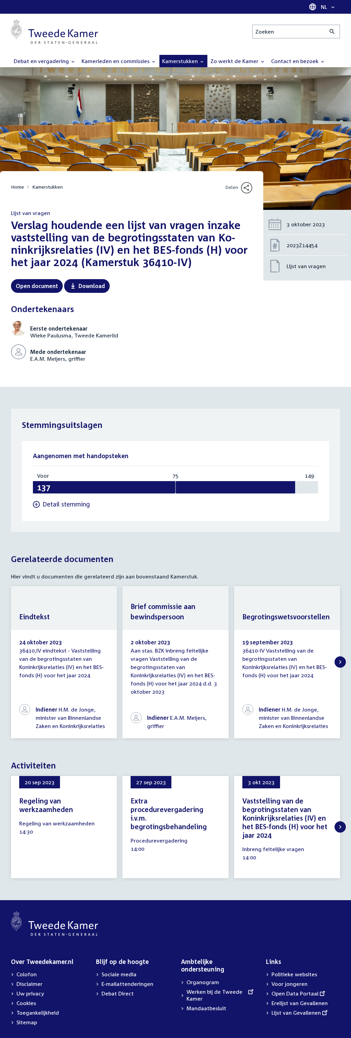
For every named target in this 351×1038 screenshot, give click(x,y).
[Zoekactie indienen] (332, 31)
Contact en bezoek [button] (295, 61)
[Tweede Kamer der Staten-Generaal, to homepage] (54, 31)
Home (17, 187)
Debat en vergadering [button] (42, 61)
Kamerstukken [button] (180, 61)
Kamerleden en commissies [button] (116, 61)
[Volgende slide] (340, 662)
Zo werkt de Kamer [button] (235, 61)
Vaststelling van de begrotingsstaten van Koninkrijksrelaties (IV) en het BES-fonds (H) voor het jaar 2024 (284, 818)
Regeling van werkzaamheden (46, 805)
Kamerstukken (47, 187)
